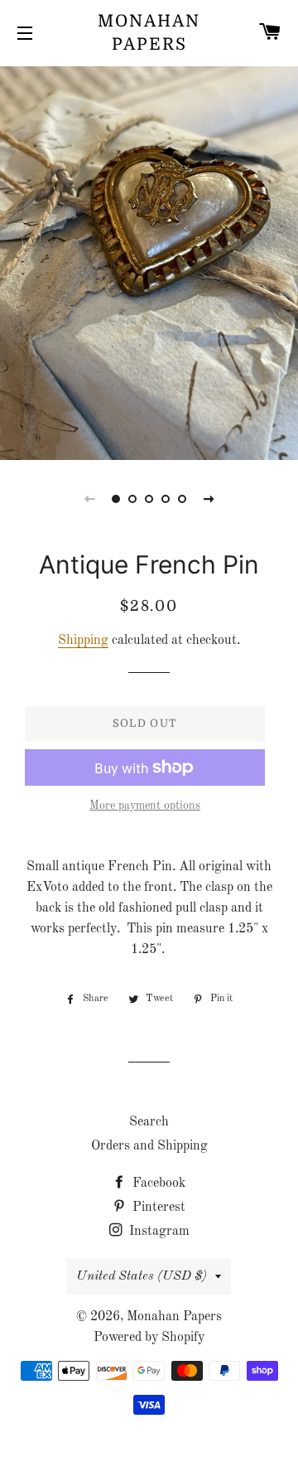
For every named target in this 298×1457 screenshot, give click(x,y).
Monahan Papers (149, 33)
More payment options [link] (144, 805)
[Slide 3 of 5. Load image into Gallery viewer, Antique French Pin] (149, 499)
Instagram (158, 1231)
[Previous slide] (89, 499)
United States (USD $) (141, 1276)
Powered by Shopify (149, 1337)
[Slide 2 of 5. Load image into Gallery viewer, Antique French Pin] (132, 499)
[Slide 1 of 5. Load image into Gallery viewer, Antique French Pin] (116, 499)
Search (149, 1122)
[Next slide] (208, 499)
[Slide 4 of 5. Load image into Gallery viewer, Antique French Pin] (165, 499)
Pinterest (157, 1207)
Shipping (83, 640)
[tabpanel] (149, 261)
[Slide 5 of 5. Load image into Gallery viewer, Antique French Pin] (182, 499)
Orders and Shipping (149, 1146)
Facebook (157, 1183)
